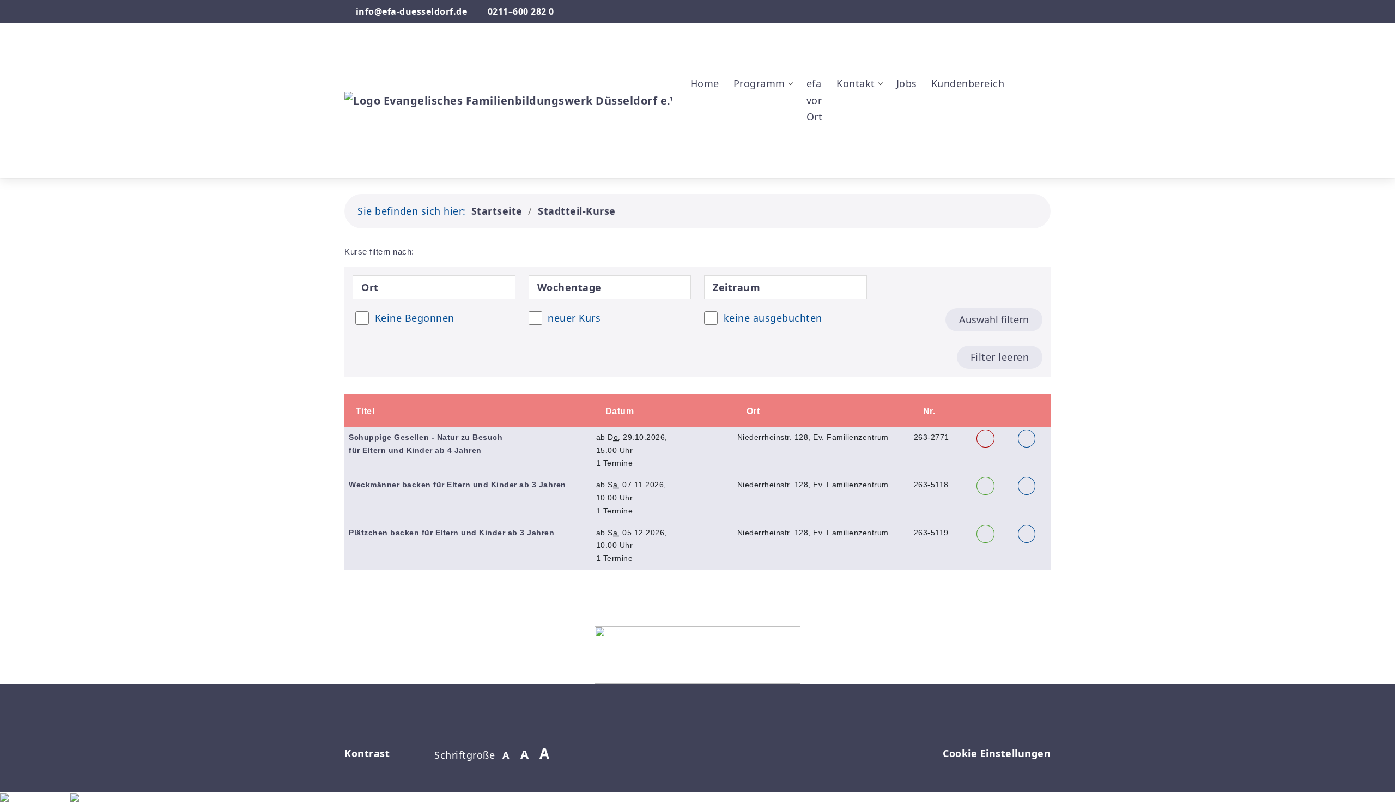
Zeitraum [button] (736, 287)
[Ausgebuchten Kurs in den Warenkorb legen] (985, 439)
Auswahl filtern (994, 319)
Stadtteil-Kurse (577, 210)
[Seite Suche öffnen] (1013, 11)
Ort (752, 411)
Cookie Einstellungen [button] (997, 753)
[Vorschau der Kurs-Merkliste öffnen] (1022, 100)
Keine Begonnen (414, 317)
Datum (618, 411)
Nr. (927, 411)
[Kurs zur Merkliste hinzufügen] (1027, 439)
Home (704, 83)
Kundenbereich (968, 83)
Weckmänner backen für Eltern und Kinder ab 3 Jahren (457, 484)
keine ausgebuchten (773, 317)
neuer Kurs (574, 317)
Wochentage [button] (569, 287)
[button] (1022, 49)
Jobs (906, 83)
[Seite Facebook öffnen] (1028, 11)
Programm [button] (759, 83)
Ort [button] (370, 287)
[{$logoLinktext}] (508, 99)
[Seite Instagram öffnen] (1046, 11)
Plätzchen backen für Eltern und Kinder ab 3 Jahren (451, 532)
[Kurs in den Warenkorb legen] (985, 486)
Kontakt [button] (855, 83)
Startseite (497, 210)
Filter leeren (1000, 357)
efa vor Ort (814, 100)
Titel (365, 411)
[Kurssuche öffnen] (1022, 152)
